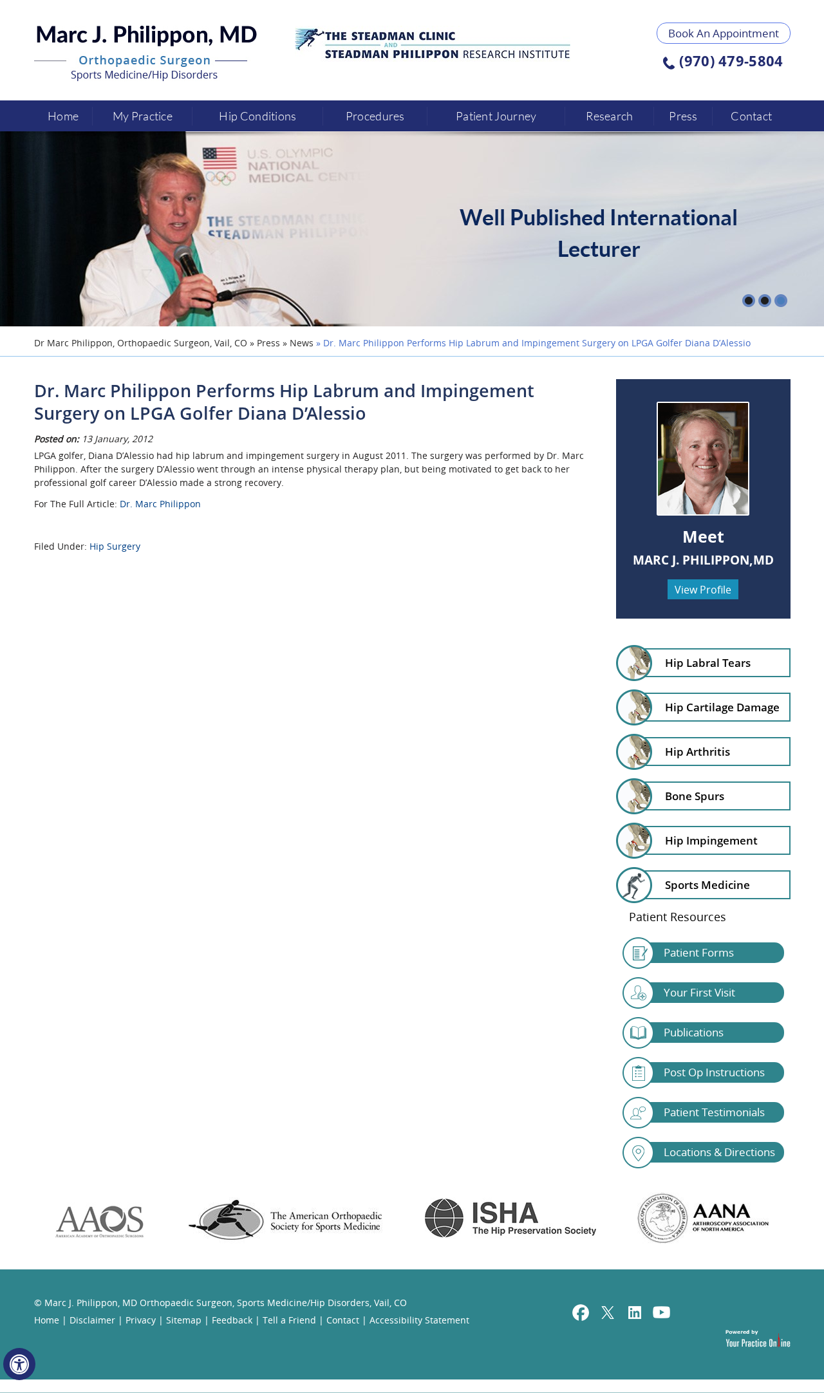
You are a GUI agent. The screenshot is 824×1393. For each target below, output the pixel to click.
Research (609, 116)
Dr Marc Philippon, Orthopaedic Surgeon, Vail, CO (140, 343)
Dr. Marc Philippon (160, 504)
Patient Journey (496, 116)
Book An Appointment (723, 33)
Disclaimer (92, 1320)
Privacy (141, 1320)
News (302, 343)
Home (63, 116)
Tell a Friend (289, 1320)
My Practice (143, 116)
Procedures (375, 116)
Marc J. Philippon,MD (703, 560)
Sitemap (183, 1320)
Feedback (232, 1320)
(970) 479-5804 (731, 61)
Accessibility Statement (419, 1320)
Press (683, 116)
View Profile (703, 590)
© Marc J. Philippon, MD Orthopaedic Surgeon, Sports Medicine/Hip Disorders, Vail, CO (220, 1302)
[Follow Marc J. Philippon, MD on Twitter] (608, 1314)
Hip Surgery (114, 546)
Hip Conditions (257, 116)
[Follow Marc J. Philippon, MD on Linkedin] (635, 1314)
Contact (751, 116)
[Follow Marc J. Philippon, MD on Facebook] (581, 1314)
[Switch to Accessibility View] (19, 1364)
